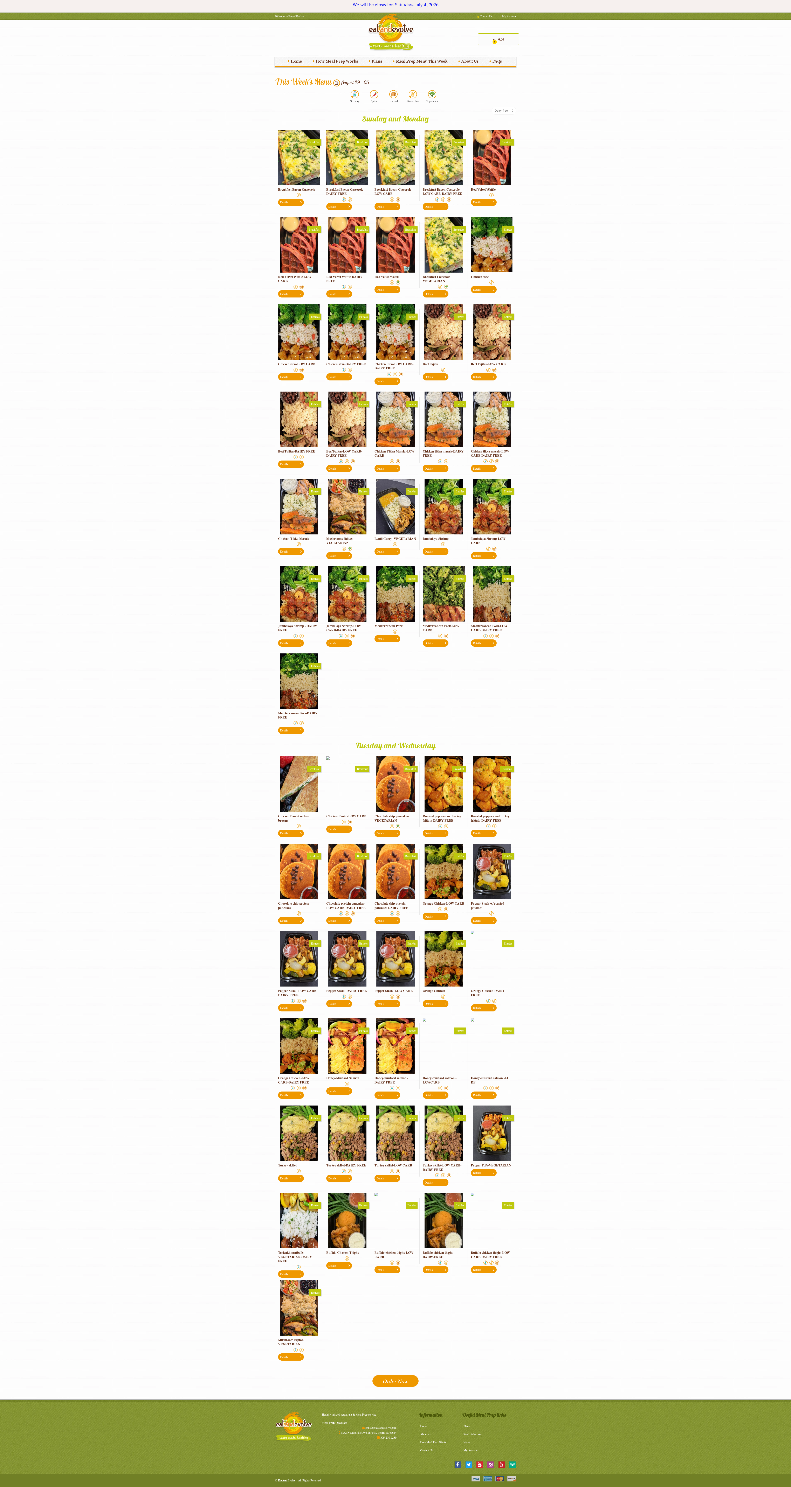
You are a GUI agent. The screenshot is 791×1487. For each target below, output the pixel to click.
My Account (509, 16)
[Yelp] (501, 1465)
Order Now (395, 1381)
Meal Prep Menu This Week (422, 61)
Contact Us (486, 16)
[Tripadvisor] (512, 1465)
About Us (470, 61)
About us (425, 1434)
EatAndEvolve (286, 1480)
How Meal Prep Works (337, 61)
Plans (377, 61)
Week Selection (472, 1434)
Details (284, 202)
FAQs (497, 61)
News (466, 1442)
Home (296, 61)
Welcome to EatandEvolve (289, 16)
